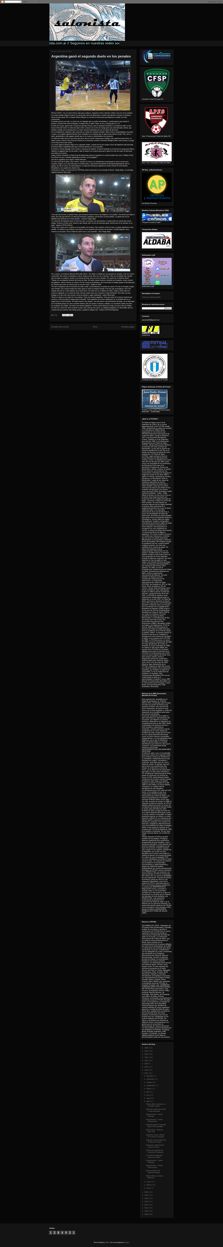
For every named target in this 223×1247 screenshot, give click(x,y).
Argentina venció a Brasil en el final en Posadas (155, 1136)
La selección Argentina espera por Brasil (154, 1156)
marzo (149, 1182)
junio (148, 1095)
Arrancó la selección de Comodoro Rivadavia (154, 1151)
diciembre (150, 1076)
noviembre (150, 1079)
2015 (146, 1195)
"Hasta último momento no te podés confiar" (156, 1105)
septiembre (150, 1085)
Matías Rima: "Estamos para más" (154, 1131)
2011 (146, 1208)
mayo (148, 1098)
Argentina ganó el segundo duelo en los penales (156, 1125)
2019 (146, 1067)
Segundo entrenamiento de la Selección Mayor (156, 1141)
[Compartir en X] (67, 315)
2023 (146, 1054)
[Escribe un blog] (65, 315)
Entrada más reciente (60, 327)
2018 (146, 1070)
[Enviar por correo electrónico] (63, 315)
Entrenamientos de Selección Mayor (153, 1171)
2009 (146, 1214)
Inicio (95, 327)
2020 (146, 1064)
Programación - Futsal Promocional (154, 1120)
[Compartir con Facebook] (70, 315)
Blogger (126, 1242)
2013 (146, 1201)
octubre (149, 1082)
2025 (146, 1048)
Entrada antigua (127, 327)
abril (148, 1101)
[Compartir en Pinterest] (72, 315)
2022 (146, 1057)
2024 (146, 1051)
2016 (146, 1192)
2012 (146, 1205)
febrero (149, 1185)
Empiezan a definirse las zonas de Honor (155, 1146)
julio (148, 1092)
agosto (149, 1088)
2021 (146, 1060)
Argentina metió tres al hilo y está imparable (156, 1110)
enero (148, 1188)
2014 (146, 1198)
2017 (146, 1073)
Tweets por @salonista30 (151, 297)
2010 (146, 1211)
